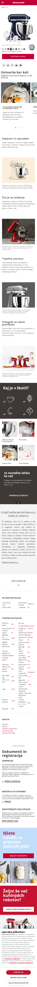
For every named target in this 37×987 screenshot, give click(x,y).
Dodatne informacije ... (10, 562)
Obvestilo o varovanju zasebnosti (21, 963)
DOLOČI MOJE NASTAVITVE (18, 983)
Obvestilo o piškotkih (12, 959)
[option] (15, 104)
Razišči (3, 7)
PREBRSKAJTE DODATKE (18, 495)
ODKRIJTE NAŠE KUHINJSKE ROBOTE (18, 909)
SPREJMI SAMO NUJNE (18, 977)
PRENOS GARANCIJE (12, 781)
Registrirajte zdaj (10, 821)
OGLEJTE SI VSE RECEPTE (18, 856)
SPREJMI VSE (18, 972)
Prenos (8, 801)
